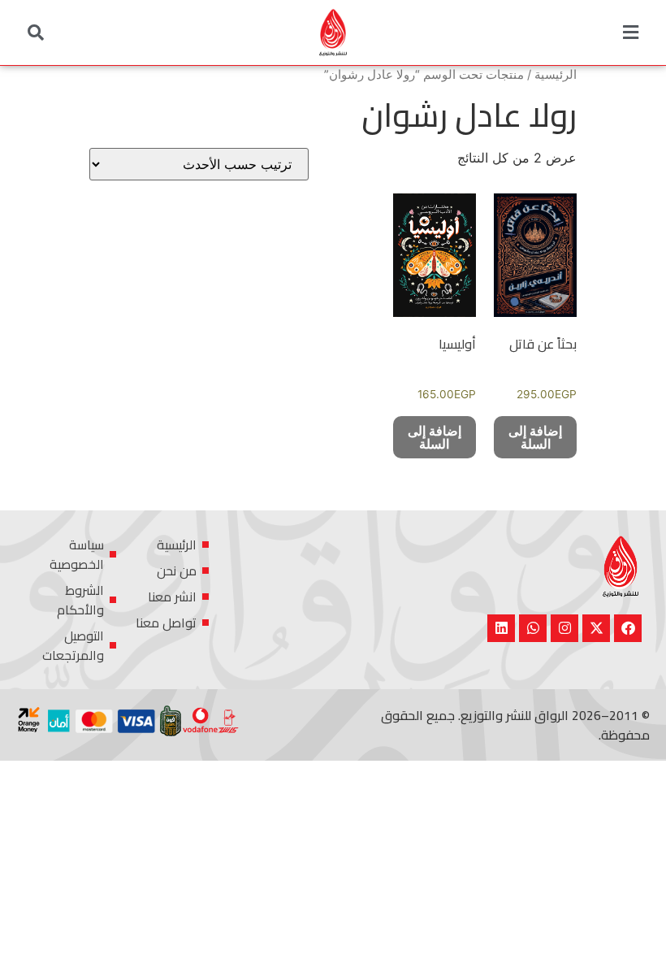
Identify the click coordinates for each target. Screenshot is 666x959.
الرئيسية (555, 74)
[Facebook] (628, 628)
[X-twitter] (596, 628)
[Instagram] (564, 628)
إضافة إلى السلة (535, 437)
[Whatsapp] (533, 628)
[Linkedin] (501, 628)
